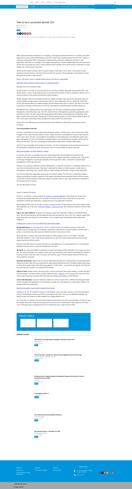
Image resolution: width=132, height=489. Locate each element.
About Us (19, 468)
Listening (61, 274)
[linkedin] (23, 33)
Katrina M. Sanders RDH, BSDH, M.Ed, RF (44, 356)
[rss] (107, 473)
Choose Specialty (21, 6)
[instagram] (113, 473)
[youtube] (105, 473)
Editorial (55, 468)
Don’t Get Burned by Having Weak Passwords (48, 415)
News (31, 2)
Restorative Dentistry (65, 6)
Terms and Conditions (41, 470)
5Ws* (37, 6)
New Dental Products (44, 6)
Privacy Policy (57, 470)
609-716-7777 (80, 474)
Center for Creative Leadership (55, 196)
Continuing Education (59, 2)
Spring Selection (74, 6)
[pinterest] (25, 33)
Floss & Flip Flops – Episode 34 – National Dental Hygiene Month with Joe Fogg (58, 355)
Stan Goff (36, 380)
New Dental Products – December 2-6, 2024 (47, 431)
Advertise (37, 468)
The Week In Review (83, 6)
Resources (49, 2)
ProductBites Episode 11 (41, 393)
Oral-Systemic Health (54, 6)
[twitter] (20, 33)
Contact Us (19, 470)
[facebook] (18, 33)
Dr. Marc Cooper (23, 27)
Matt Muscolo (37, 341)
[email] (27, 33)
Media (36, 2)
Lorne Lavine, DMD (39, 416)
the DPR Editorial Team (40, 433)
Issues (42, 2)
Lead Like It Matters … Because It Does (50, 207)
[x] (102, 473)
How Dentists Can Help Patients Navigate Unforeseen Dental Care (54, 339)
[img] (22, 2)
